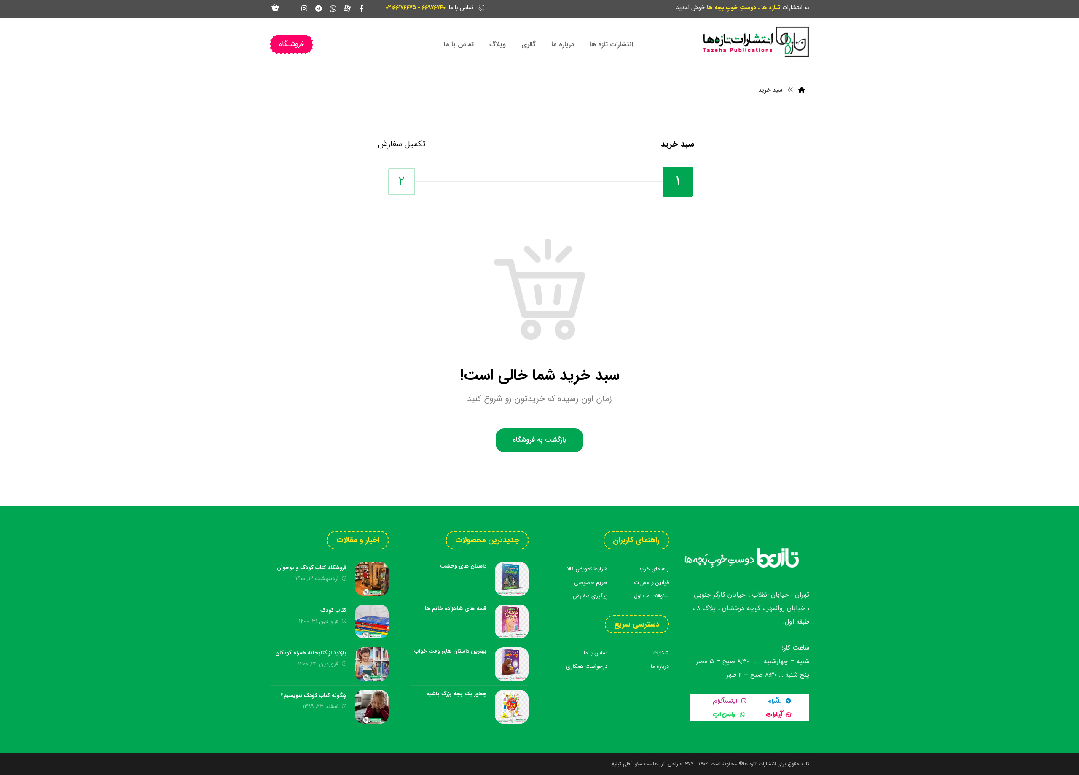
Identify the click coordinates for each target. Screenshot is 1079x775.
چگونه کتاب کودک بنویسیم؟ (313, 695)
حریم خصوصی (590, 582)
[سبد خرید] (275, 7)
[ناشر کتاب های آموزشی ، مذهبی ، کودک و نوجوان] (755, 41)
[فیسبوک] (361, 8)
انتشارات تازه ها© (756, 764)
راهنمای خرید (654, 569)
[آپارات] (347, 8)
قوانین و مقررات (651, 582)
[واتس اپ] (333, 8)
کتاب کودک (333, 610)
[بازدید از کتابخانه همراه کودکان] (372, 664)
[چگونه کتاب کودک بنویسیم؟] (372, 707)
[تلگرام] (318, 8)
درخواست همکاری (586, 666)
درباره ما (660, 666)
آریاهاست (654, 764)
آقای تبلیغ (621, 764)
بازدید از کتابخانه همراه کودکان (310, 653)
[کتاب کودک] (372, 621)
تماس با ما (595, 653)
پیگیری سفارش (590, 596)
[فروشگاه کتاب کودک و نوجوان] (372, 579)
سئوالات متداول (651, 596)
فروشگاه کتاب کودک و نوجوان (311, 567)
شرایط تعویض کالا (587, 569)
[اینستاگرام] (304, 8)
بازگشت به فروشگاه (539, 440)
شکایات (660, 653)
